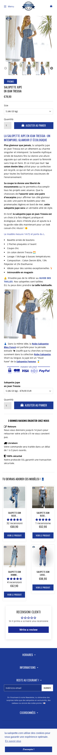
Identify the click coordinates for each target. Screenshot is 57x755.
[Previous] (5, 68)
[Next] (51, 68)
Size (6, 105)
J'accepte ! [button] (28, 749)
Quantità (7, 119)
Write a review (28, 629)
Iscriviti (47, 688)
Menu (11, 6)
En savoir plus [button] (13, 741)
